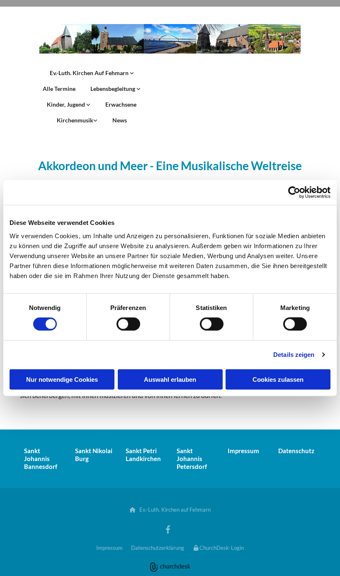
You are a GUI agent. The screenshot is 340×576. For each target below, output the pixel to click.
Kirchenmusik (75, 120)
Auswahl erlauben (170, 379)
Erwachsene (120, 104)
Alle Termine (59, 88)
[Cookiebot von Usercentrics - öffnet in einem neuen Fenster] (294, 192)
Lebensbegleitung (113, 88)
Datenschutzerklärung (157, 547)
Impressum (243, 450)
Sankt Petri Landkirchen (143, 454)
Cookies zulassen (278, 379)
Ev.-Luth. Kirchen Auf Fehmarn (90, 72)
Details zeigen (293, 354)
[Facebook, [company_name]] (168, 529)
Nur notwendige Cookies (62, 379)
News (119, 120)
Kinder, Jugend (66, 104)
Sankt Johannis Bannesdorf (40, 458)
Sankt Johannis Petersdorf (192, 458)
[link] (91, 73)
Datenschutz (296, 450)
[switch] (128, 324)
